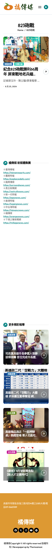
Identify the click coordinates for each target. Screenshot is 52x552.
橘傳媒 (26, 521)
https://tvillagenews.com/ (16, 222)
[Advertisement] (26, 126)
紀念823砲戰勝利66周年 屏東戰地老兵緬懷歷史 (20, 74)
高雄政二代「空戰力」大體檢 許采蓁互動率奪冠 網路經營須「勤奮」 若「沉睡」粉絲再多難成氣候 (21, 398)
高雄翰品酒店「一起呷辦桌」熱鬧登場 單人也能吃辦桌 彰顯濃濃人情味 (20, 435)
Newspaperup (19, 547)
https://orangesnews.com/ (16, 216)
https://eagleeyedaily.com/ (16, 178)
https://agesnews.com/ (14, 197)
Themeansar (36, 547)
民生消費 (11, 413)
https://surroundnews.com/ (16, 185)
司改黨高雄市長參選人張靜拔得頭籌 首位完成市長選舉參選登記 (21, 357)
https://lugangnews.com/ (15, 203)
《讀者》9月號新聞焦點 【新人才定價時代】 (19, 472)
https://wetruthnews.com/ (16, 191)
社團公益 (19, 64)
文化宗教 (11, 452)
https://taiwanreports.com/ (17, 172)
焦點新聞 (8, 64)
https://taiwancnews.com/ (16, 210)
